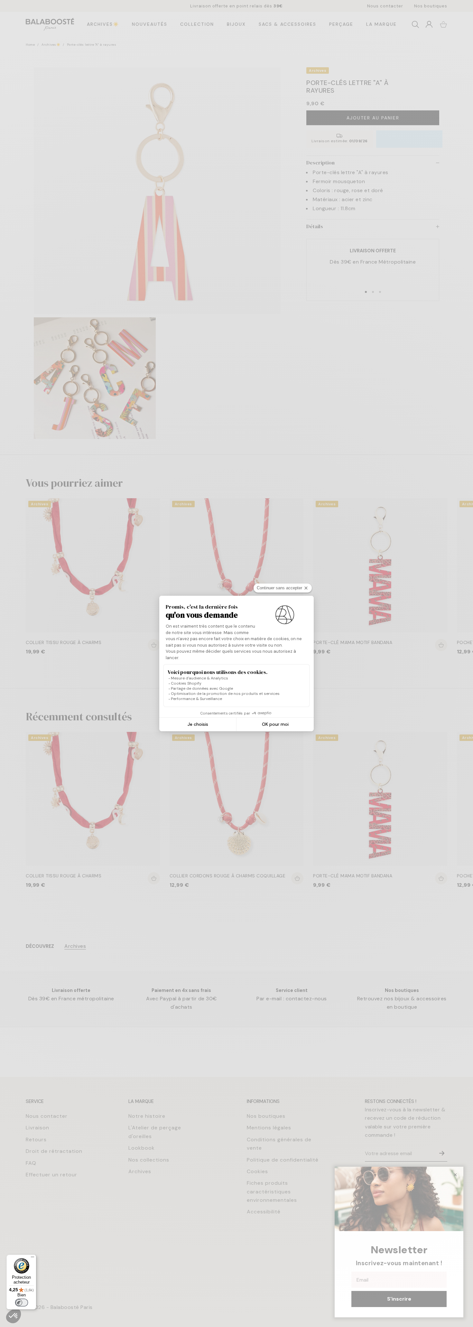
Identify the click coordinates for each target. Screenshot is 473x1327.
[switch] (21, 1302)
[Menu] (32, 1258)
